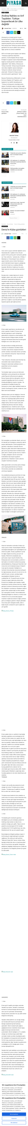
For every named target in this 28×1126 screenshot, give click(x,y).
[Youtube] (16, 142)
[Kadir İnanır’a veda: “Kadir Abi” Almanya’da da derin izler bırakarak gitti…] (5, 204)
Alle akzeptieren (14, 1114)
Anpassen (14, 1118)
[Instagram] (14, 142)
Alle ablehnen (14, 1122)
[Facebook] (8, 32)
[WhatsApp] (15, 32)
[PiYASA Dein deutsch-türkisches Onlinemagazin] (14, 3)
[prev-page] (3, 175)
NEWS (8, 9)
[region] (14, 1111)
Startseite (4, 9)
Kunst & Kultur (4, 172)
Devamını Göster (13, 218)
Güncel (3, 157)
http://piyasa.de (14, 137)
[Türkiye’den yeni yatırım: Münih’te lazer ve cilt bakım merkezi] (5, 155)
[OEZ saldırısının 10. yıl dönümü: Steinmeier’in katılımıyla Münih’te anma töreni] (5, 162)
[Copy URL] (18, 32)
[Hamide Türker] (3, 28)
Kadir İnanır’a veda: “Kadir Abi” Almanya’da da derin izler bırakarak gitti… (17, 204)
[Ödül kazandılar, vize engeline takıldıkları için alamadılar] (5, 170)
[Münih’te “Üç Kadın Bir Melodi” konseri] (5, 212)
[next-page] (5, 175)
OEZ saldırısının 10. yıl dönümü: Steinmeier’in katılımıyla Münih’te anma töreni (18, 162)
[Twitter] (11, 32)
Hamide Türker (8, 28)
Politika (7, 12)
